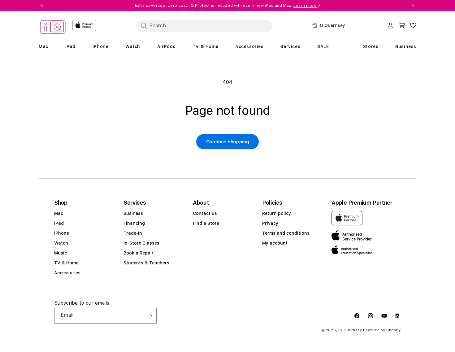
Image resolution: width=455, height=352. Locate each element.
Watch (61, 243)
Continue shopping (227, 142)
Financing (134, 223)
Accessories (67, 272)
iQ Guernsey (350, 330)
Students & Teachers (146, 262)
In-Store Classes (141, 243)
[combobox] (204, 25)
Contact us (205, 213)
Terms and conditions (286, 233)
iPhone (61, 233)
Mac (58, 213)
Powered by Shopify (382, 330)
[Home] (53, 28)
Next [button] (413, 5)
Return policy (276, 213)
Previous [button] (42, 5)
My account (275, 243)
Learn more (305, 5)
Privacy (270, 223)
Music (60, 252)
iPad (59, 223)
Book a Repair (139, 252)
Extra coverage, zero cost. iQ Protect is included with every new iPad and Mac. (226, 5)
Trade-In (133, 233)
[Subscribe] (149, 316)
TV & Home (66, 262)
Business (133, 213)
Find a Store (206, 223)
